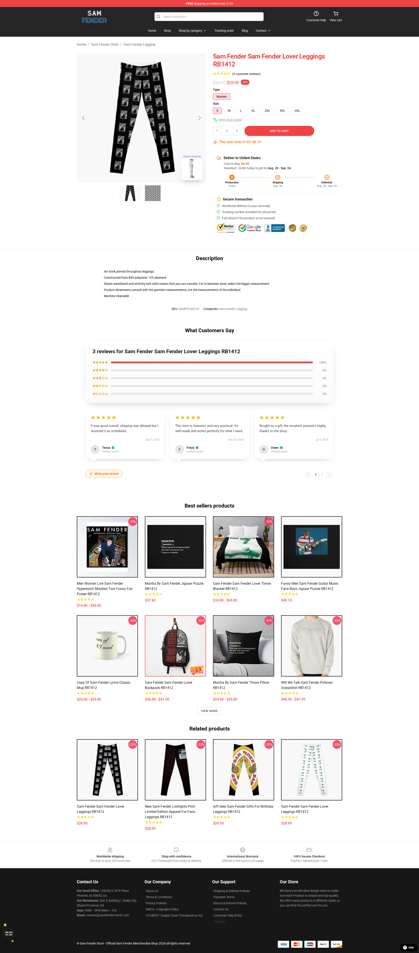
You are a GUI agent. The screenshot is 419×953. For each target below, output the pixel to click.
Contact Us (220, 909)
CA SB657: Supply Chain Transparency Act (174, 915)
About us (152, 891)
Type (216, 89)
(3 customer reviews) (246, 74)
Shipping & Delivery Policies (231, 891)
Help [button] (411, 947)
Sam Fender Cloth (104, 44)
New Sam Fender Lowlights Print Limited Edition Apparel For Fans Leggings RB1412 (170, 811)
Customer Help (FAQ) (227, 915)
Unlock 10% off (9, 933)
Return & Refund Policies (230, 903)
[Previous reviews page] (308, 474)
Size (216, 103)
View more (209, 711)
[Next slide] (199, 118)
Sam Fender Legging (139, 44)
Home (81, 44)
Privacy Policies (156, 903)
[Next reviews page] (329, 474)
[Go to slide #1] (130, 193)
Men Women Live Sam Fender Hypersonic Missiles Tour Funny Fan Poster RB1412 (105, 588)
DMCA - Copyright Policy (162, 909)
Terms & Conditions (159, 897)
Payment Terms (224, 897)
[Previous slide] (83, 118)
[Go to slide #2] (152, 193)
